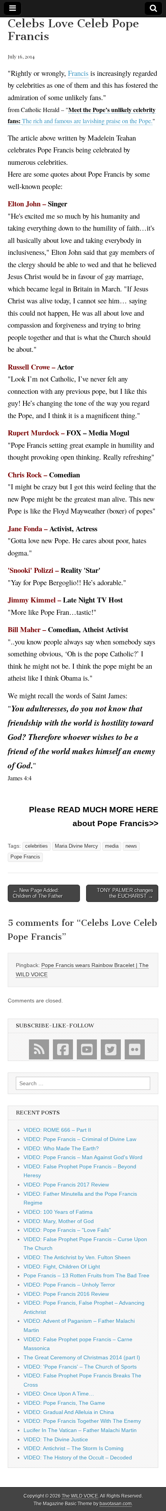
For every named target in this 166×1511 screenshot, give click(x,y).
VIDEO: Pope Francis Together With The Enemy (82, 1421)
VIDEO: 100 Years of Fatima (58, 1212)
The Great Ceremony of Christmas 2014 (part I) (82, 1357)
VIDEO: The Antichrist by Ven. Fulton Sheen (77, 1257)
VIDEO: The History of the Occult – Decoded (78, 1457)
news (131, 846)
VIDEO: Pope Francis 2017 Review (66, 1184)
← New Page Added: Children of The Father (38, 893)
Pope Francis (25, 857)
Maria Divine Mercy (76, 846)
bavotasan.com (116, 1503)
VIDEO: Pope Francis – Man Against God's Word (83, 1157)
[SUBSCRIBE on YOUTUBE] (87, 1049)
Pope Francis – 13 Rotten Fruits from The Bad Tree (86, 1275)
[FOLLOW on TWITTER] (111, 1049)
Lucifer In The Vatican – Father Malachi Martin (80, 1430)
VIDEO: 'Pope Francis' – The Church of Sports (80, 1367)
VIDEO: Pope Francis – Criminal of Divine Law (80, 1139)
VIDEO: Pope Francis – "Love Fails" (67, 1230)
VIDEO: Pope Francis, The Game (64, 1403)
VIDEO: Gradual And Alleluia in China (69, 1412)
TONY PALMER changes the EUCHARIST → (125, 893)
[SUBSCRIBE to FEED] (39, 1049)
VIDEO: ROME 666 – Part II (57, 1130)
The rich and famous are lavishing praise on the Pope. (87, 121)
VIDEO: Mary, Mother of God (59, 1221)
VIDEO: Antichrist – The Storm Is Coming (74, 1448)
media (112, 846)
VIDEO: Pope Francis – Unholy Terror (69, 1285)
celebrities (36, 846)
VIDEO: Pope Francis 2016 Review (66, 1294)
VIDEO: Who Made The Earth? (61, 1148)
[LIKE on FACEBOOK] (63, 1049)
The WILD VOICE (80, 1496)
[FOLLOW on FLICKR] (135, 1049)
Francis (78, 73)
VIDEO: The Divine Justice (56, 1439)
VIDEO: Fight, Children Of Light (62, 1266)
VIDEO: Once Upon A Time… (59, 1394)
